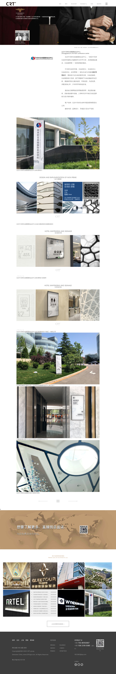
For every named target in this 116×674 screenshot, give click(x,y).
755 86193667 (84, 643)
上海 (22, 640)
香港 (27, 640)
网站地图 (14, 648)
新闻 (25, 648)
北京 (18, 640)
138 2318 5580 (84, 646)
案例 (66, 3)
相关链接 (53, 640)
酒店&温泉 (85, 47)
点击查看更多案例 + (58, 624)
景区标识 (52, 645)
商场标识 (52, 651)
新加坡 (32, 640)
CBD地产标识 (63, 651)
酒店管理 (99, 3)
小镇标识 (61, 648)
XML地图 (20, 648)
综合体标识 (62, 645)
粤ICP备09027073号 (18, 660)
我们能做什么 (83, 3)
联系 (92, 3)
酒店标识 (52, 648)
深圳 (13, 640)
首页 (60, 3)
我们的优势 (74, 3)
